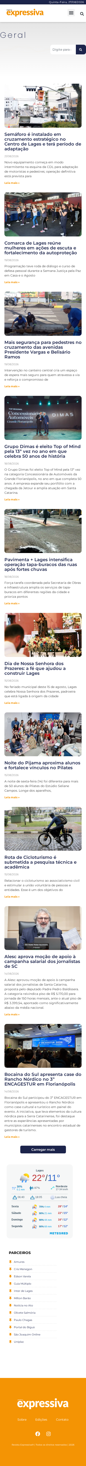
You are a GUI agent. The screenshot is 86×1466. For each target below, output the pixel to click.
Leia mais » (12, 182)
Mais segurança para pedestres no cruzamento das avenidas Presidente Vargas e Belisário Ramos (43, 350)
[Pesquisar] (81, 49)
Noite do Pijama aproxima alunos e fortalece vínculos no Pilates (42, 765)
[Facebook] (38, 1434)
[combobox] (63, 49)
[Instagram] (48, 1434)
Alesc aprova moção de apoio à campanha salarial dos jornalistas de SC (42, 961)
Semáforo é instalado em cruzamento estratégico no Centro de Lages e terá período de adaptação (42, 141)
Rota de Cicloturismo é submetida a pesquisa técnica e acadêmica (40, 862)
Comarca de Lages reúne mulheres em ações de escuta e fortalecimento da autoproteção (40, 247)
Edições (41, 1420)
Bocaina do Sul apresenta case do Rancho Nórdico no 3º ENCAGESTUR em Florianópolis (42, 1079)
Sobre (21, 1420)
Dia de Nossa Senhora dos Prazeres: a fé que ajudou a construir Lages (35, 668)
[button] (71, 12)
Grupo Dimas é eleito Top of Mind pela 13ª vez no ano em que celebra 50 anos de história (42, 451)
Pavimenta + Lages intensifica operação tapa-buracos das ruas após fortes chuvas (40, 564)
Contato (62, 1420)
